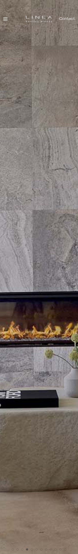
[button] (5, 19)
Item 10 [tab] (61, 550)
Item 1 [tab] (18, 550)
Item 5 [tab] (37, 550)
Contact (67, 19)
